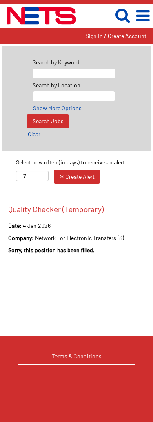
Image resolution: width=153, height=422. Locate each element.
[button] (143, 15)
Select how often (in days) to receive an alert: (71, 162)
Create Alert (79, 176)
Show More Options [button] (57, 107)
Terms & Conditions (77, 356)
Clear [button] (34, 134)
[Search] (122, 15)
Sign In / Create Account (116, 36)
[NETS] (38, 15)
